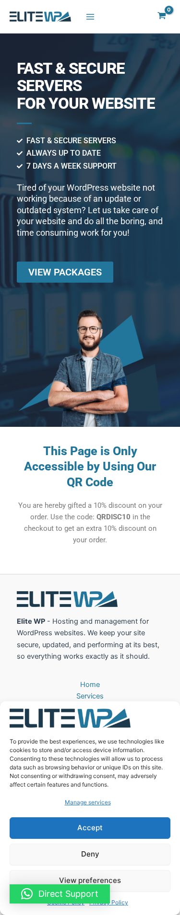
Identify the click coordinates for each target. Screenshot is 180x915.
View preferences (90, 880)
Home (90, 684)
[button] (60, 894)
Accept (90, 827)
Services (90, 696)
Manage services (88, 802)
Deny (90, 853)
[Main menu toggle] (90, 16)
